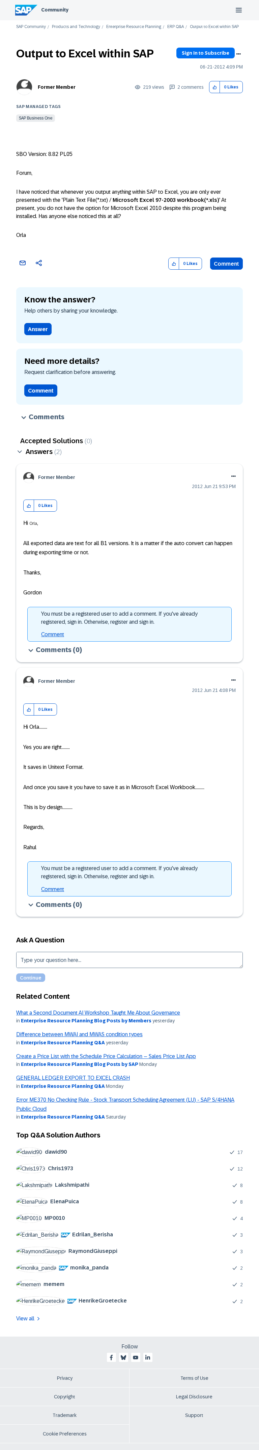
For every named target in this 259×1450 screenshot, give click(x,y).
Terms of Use (194, 1378)
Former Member (57, 87)
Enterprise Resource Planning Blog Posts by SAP (79, 1064)
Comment (226, 264)
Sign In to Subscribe (205, 53)
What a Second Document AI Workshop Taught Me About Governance (98, 1013)
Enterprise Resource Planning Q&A (63, 1042)
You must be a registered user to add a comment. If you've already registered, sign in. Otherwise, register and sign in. (119, 618)
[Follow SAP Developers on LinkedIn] (147, 1357)
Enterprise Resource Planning (133, 27)
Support (194, 1415)
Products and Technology (76, 27)
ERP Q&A (175, 27)
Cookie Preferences (65, 1433)
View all (25, 1318)
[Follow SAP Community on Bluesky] (123, 1357)
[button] (214, 87)
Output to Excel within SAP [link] (214, 27)
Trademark (65, 1415)
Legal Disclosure (194, 1396)
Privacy (65, 1378)
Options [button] (238, 54)
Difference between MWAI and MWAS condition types (79, 1034)
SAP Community (31, 27)
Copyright (64, 1396)
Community (54, 9)
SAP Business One (35, 118)
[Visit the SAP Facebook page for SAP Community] (111, 1357)
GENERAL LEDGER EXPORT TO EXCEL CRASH (73, 1078)
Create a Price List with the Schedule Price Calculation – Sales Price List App (106, 1056)
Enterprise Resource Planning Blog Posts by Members (86, 1020)
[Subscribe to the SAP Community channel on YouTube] (135, 1357)
